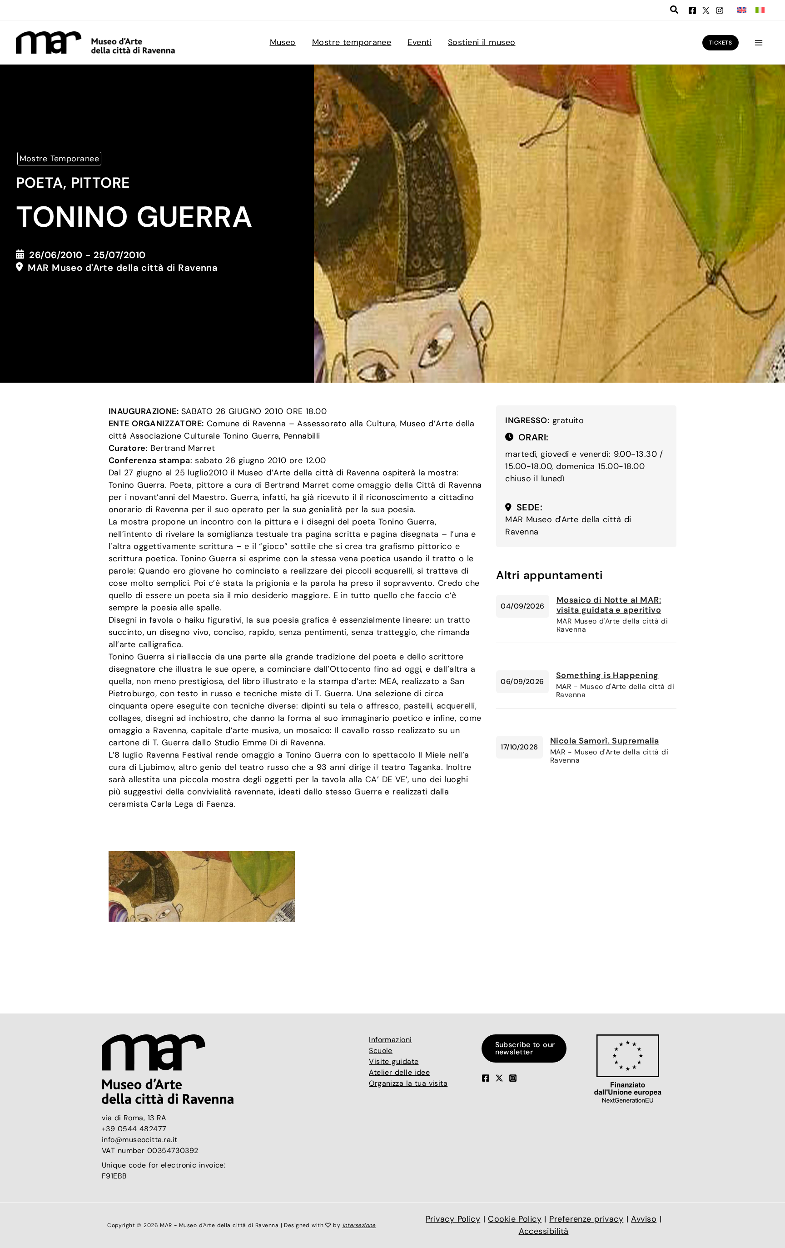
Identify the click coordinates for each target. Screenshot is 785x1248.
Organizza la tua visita (408, 1083)
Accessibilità (544, 1231)
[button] (674, 11)
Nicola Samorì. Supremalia (604, 740)
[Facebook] (692, 10)
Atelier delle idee (399, 1072)
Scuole (380, 1050)
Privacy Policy (453, 1218)
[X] (706, 10)
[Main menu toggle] (758, 42)
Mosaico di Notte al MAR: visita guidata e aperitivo (608, 604)
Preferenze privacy (586, 1218)
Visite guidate (393, 1061)
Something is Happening (607, 675)
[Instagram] (719, 10)
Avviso (643, 1218)
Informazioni (390, 1039)
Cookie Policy (515, 1218)
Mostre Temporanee (59, 158)
